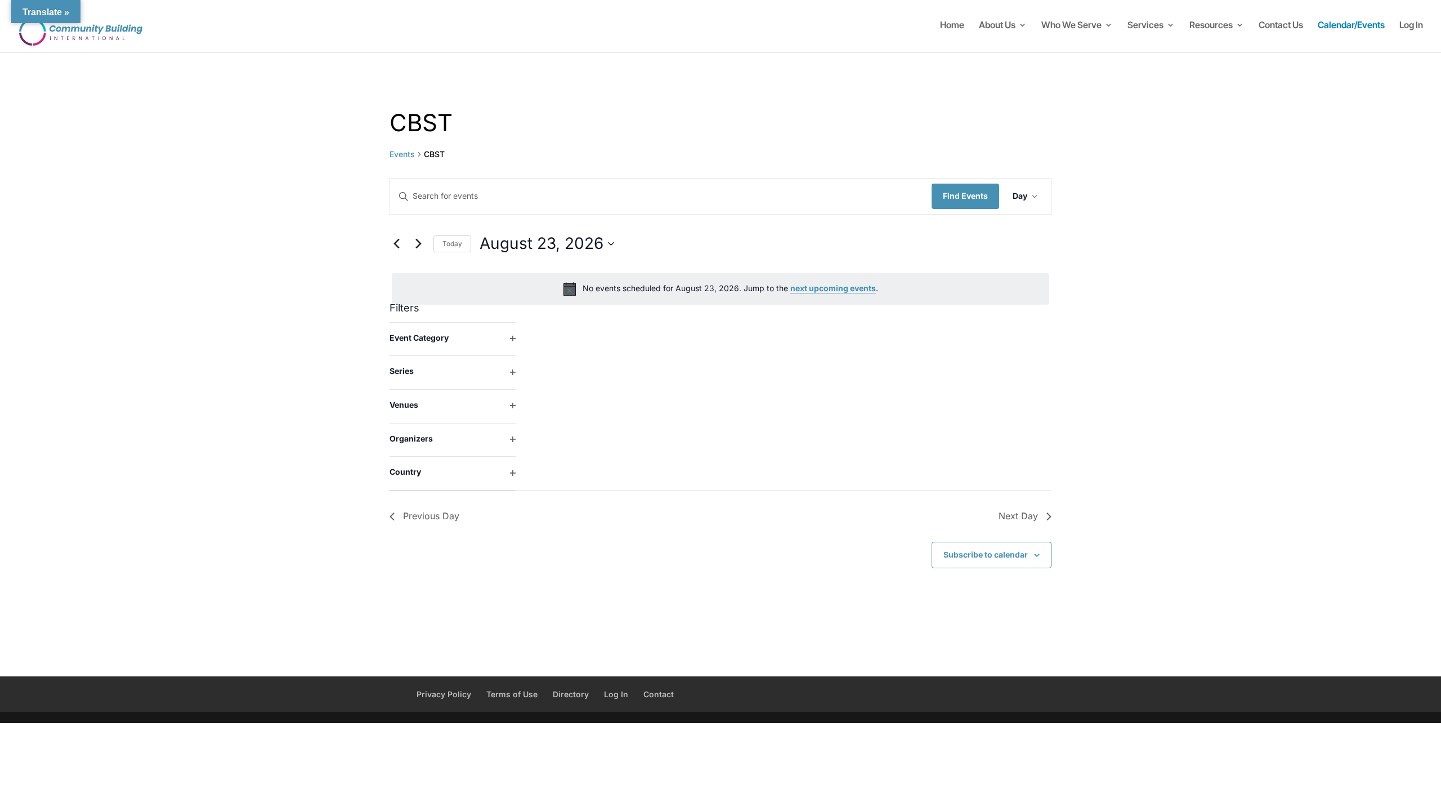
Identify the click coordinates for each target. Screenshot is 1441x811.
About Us (997, 25)
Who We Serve (1071, 25)
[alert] (720, 289)
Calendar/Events (1351, 25)
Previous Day (431, 516)
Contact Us (1281, 25)
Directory (571, 694)
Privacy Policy (444, 694)
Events (402, 154)
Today (452, 243)
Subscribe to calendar (985, 554)
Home (952, 25)
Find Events (965, 195)
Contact (658, 694)
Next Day (1018, 516)
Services (1145, 25)
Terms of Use (512, 694)
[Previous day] (396, 244)
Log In (1411, 25)
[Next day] (418, 244)
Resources (1211, 25)
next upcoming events (833, 288)
